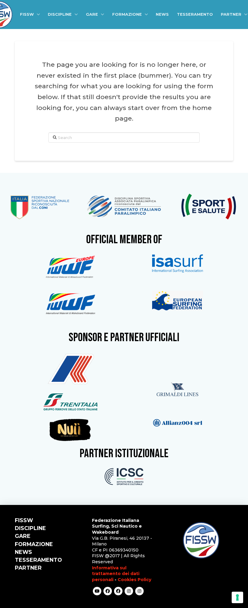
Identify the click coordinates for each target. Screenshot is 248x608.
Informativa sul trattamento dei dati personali (115, 573)
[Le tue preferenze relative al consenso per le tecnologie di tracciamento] (237, 597)
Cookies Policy (134, 579)
